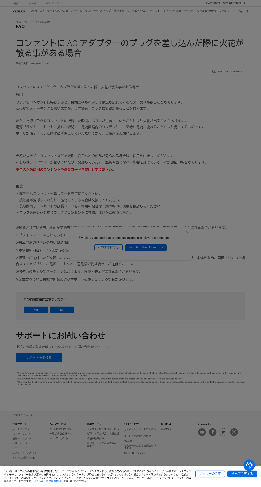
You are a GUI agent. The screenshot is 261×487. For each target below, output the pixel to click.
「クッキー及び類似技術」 (48, 481)
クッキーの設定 (210, 474)
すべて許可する (242, 474)
